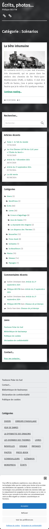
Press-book (13, 239)
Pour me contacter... (12, 358)
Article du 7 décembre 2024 (18, 160)
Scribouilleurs (14, 249)
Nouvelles (13, 234)
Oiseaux (12, 258)
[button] (45, 478)
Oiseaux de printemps (34, 304)
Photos (10, 253)
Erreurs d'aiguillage (18, 215)
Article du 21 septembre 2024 (19, 167)
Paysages (12, 263)
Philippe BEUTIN (13, 289)
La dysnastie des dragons (20, 225)
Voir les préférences (24, 520)
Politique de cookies (13, 525)
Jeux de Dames (16, 220)
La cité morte (12, 174)
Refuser (24, 513)
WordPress (13, 201)
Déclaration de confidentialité (31, 525)
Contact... (6, 385)
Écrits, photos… (18, 5)
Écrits (9, 206)
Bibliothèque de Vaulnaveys (15, 331)
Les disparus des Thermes (21, 229)
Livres (11, 210)
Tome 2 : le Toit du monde (17, 142)
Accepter (24, 506)
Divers (9, 196)
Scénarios (12, 244)
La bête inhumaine (16, 46)
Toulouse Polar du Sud (13, 327)
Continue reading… (13, 92)
